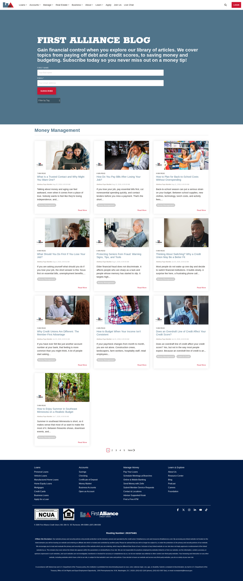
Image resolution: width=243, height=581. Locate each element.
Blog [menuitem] (170, 480)
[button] (178, 510)
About (88, 5)
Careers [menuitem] (171, 487)
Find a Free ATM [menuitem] (130, 499)
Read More (82, 210)
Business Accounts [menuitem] (87, 487)
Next (130, 450)
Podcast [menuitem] (171, 484)
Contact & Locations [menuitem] (132, 491)
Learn (98, 5)
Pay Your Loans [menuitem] (130, 472)
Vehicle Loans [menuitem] (40, 476)
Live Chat (129, 5)
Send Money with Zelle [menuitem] (133, 484)
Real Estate (61, 5)
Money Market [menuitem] (85, 484)
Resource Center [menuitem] (175, 476)
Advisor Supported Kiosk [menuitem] (134, 495)
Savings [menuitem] (82, 472)
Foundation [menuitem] (173, 491)
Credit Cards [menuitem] (40, 491)
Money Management (46, 205)
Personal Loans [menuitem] (41, 472)
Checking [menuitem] (83, 476)
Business (76, 5)
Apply (108, 5)
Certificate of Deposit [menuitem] (88, 480)
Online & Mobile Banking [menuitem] (134, 480)
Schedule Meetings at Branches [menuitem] (137, 476)
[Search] (225, 5)
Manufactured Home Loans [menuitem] (46, 480)
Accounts (34, 5)
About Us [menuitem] (172, 472)
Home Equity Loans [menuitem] (43, 484)
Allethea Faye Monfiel (44, 184)
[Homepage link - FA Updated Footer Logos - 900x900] (77, 519)
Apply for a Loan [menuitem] (41, 499)
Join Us (118, 5)
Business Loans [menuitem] (41, 495)
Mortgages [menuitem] (39, 487)
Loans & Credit (184, 356)
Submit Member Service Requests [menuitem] (138, 487)
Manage (47, 5)
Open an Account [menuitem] (86, 491)
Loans (22, 5)
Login (236, 5)
